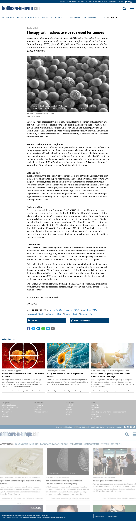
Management (89, 17)
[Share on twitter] (33, 328)
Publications (71, 2)
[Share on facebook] (28, 328)
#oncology (21, 391)
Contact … (34, 320)
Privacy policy (96, 416)
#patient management (112, 391)
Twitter (68, 407)
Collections (38, 405)
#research (86, 391)
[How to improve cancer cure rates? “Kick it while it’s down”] (23, 355)
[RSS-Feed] (131, 2)
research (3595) (36, 313)
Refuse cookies (99, 516)
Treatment (74, 17)
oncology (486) (72, 310)
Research (112, 17)
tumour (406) (86, 313)
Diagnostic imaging (28, 17)
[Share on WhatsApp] (43, 328)
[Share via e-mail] (53, 328)
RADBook (88, 2)
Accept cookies (113, 516)
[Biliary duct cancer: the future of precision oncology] (68, 355)
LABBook (80, 2)
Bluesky (69, 409)
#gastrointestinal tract (60, 391)
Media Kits (97, 2)
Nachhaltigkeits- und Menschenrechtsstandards (108, 412)
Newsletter (112, 2)
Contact (120, 2)
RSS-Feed (69, 414)
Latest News (9, 17)
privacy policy (18, 518)
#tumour (41, 391)
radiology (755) (89, 310)
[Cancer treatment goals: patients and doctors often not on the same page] (112, 355)
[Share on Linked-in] (38, 328)
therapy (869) (70, 313)
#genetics (71, 391)
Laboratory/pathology (54, 17)
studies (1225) (54, 313)
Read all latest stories (82, 320)
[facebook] (126, 2)
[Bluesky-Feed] (129, 2)
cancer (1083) (55, 310)
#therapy (35, 391)
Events (104, 2)
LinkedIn (69, 412)
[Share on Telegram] (48, 328)
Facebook (69, 405)
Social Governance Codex (100, 414)
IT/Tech (101, 17)
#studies (28, 391)
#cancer (14, 391)
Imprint (93, 419)
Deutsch (63, 2)
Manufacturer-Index (41, 412)
